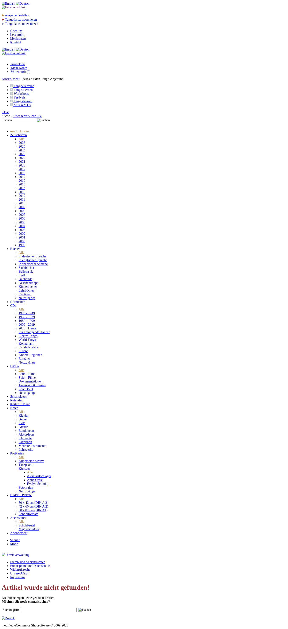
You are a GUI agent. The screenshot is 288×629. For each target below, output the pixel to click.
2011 (22, 199)
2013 (22, 192)
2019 (22, 169)
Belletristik (26, 271)
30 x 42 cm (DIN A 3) (33, 502)
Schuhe (15, 540)
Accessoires (18, 518)
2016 (22, 180)
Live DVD (26, 389)
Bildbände (25, 279)
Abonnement (18, 533)
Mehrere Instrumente (32, 446)
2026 (22, 142)
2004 (22, 226)
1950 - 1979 (27, 317)
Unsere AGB (19, 573)
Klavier (23, 415)
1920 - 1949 (27, 313)
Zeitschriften (18, 135)
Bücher (15, 249)
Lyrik (22, 275)
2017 (22, 177)
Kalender (16, 400)
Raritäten (25, 294)
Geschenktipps (28, 283)
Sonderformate (28, 514)
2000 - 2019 (27, 324)
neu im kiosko (19, 131)
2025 (22, 146)
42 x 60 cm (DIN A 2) (33, 506)
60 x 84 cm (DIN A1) (33, 510)
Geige (23, 419)
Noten (14, 408)
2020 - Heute (27, 328)
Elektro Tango (28, 336)
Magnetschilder (29, 529)
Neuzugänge (27, 298)
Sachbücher (26, 267)
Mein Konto (18, 68)
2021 (22, 161)
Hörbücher (17, 302)
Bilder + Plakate (21, 495)
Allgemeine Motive (31, 461)
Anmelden (17, 64)
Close (5, 112)
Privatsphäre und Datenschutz (30, 566)
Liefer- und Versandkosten (27, 562)
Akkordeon (26, 434)
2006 (22, 218)
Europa (23, 351)
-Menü (11, 79)
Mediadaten (18, 38)
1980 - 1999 (27, 320)
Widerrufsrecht (20, 569)
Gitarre (23, 427)
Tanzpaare (25, 464)
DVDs (14, 366)
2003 (22, 230)
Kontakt (15, 42)
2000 (22, 241)
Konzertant (26, 343)
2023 (22, 154)
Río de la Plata (28, 347)
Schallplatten (18, 396)
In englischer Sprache (33, 260)
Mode (14, 544)
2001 (22, 237)
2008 (22, 211)
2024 (22, 150)
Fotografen (26, 487)
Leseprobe (17, 34)
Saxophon (25, 442)
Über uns (16, 31)
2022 (22, 158)
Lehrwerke (26, 449)
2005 (22, 222)
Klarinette (25, 438)
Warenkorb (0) (20, 71)
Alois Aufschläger (39, 476)
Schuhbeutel (27, 525)
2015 (22, 184)
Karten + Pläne (20, 404)
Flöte (22, 423)
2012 (22, 195)
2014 (22, 188)
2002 (22, 233)
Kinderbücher (28, 286)
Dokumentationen (30, 381)
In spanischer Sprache (33, 264)
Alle (21, 139)
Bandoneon (26, 430)
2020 (22, 165)
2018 (22, 173)
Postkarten (17, 453)
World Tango (27, 339)
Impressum (17, 577)
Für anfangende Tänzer (34, 332)
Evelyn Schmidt (37, 483)
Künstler (24, 468)
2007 (22, 214)
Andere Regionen (30, 355)
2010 (22, 203)
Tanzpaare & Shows (32, 385)
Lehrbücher (26, 290)
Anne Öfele (35, 480)
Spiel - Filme (27, 377)
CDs (13, 305)
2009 (22, 207)
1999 (22, 245)
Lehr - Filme (27, 374)
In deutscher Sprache (32, 256)
